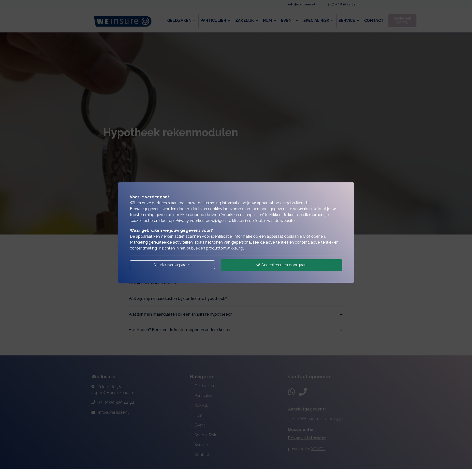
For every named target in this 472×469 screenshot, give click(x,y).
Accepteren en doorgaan (283, 265)
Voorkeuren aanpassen (172, 265)
